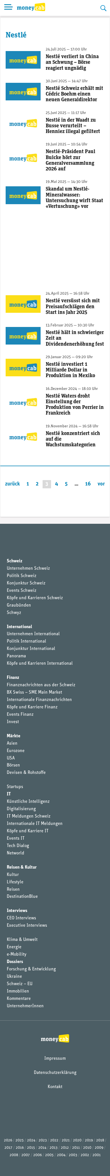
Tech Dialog (18, 846)
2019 (89, 1140)
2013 (54, 1148)
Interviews (17, 911)
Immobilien (18, 991)
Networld (15, 853)
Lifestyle (15, 882)
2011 (76, 1148)
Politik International (26, 641)
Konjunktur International (31, 649)
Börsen (13, 765)
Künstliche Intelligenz (28, 801)
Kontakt (55, 1087)
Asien (12, 743)
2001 (97, 1155)
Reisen (13, 889)
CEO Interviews (21, 918)
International (19, 627)
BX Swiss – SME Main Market (34, 692)
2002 (85, 1155)
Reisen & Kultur (22, 867)
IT (9, 794)
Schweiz (14, 561)
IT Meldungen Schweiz (28, 816)
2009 (99, 1148)
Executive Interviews (27, 925)
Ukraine (14, 976)
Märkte (13, 736)
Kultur (13, 875)
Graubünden (19, 605)
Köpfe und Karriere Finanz (32, 707)
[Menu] (8, 8)
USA (11, 758)
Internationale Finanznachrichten (39, 700)
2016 (20, 1148)
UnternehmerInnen (25, 1006)
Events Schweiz (21, 590)
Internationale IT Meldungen (35, 824)
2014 (42, 1148)
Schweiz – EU (19, 984)
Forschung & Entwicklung (31, 969)
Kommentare (19, 998)
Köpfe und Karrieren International (40, 663)
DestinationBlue (22, 896)
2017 (8, 1148)
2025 (20, 1140)
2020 (77, 1140)
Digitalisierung (21, 809)
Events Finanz (20, 714)
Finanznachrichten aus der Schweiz (41, 685)
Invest (13, 722)
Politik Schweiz (21, 576)
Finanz (13, 677)
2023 (43, 1140)
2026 (8, 1140)
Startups (15, 787)
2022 (54, 1140)
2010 (87, 1148)
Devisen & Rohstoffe (26, 772)
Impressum (55, 1058)
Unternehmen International (33, 634)
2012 (65, 1148)
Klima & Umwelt (22, 940)
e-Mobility (17, 954)
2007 (25, 1155)
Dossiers (15, 962)
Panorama (16, 656)
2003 (73, 1155)
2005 (49, 1155)
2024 (31, 1140)
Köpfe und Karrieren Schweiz (35, 598)
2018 (100, 1140)
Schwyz (14, 613)
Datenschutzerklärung (55, 1073)
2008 (14, 1155)
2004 (61, 1155)
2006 (37, 1155)
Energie (14, 947)
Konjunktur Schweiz (26, 583)
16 (88, 484)
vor (101, 484)
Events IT (16, 838)
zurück (12, 484)
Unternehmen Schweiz (28, 568)
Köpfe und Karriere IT (28, 831)
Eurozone (16, 751)
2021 (66, 1140)
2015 (31, 1148)
